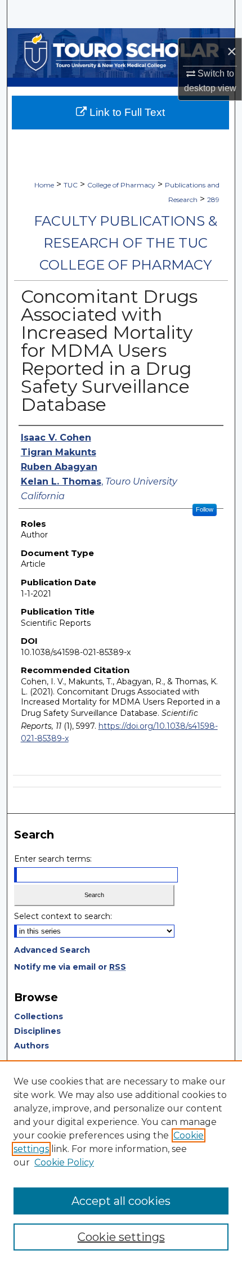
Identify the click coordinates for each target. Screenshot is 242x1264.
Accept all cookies (121, 1201)
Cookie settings (121, 1237)
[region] (121, 1162)
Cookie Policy (64, 1162)
